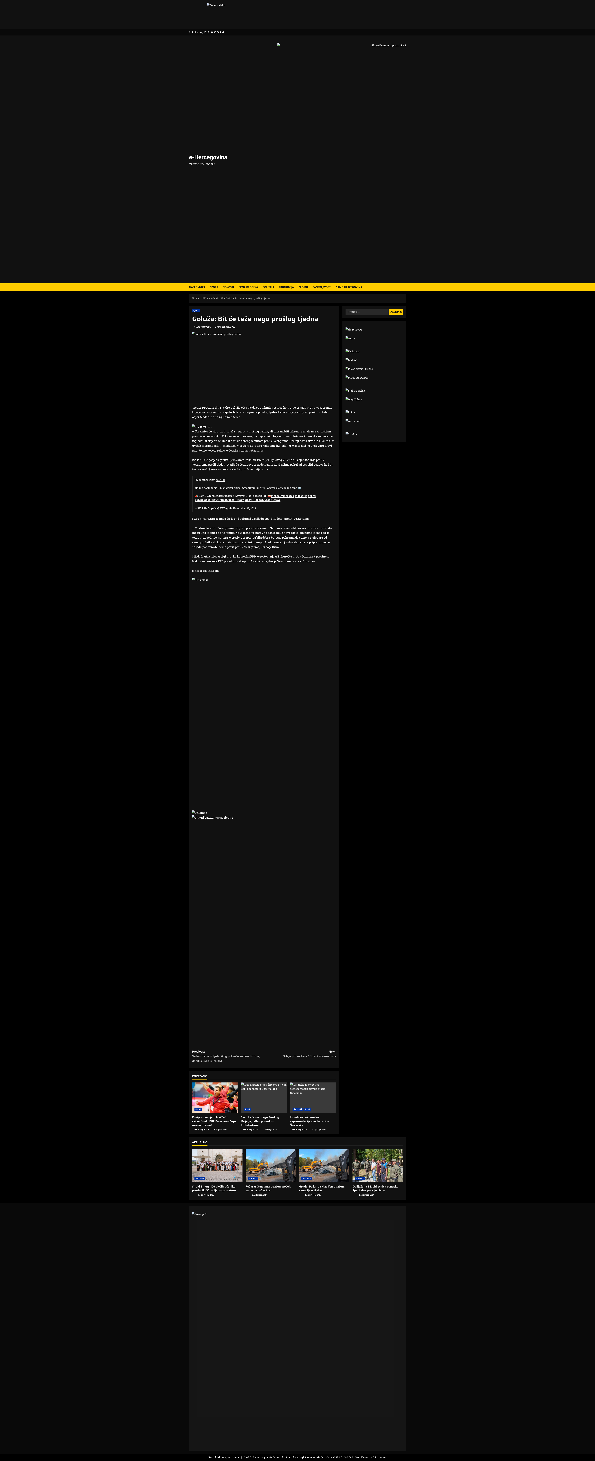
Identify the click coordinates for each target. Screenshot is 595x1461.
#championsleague (207, 499)
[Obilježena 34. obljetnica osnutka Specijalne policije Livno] (378, 1165)
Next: (309, 1054)
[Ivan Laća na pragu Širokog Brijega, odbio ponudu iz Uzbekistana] (264, 1097)
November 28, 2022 (244, 508)
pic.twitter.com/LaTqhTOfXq (262, 499)
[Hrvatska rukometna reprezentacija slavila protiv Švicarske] (313, 1097)
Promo (303, 287)
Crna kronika (248, 287)
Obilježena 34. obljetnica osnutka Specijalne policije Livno (375, 1188)
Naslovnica (197, 287)
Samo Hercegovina (349, 287)
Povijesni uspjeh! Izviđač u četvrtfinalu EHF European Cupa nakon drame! (214, 1121)
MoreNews (361, 1457)
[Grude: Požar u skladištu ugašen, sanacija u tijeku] (324, 1165)
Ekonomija (286, 287)
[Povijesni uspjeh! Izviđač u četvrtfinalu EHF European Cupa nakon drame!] (215, 1097)
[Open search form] (405, 287)
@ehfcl (220, 479)
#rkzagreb (301, 495)
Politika (268, 287)
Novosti (228, 287)
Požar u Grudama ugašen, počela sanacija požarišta (268, 1188)
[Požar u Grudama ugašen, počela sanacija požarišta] (271, 1165)
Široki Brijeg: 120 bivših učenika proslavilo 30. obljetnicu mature (214, 1188)
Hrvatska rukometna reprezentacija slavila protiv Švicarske (309, 1121)
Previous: (226, 1056)
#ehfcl (312, 495)
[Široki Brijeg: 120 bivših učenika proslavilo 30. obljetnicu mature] (217, 1165)
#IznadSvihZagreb (282, 495)
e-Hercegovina (208, 157)
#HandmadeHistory (231, 499)
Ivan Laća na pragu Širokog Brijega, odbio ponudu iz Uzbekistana (260, 1121)
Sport (214, 287)
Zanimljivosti (322, 287)
